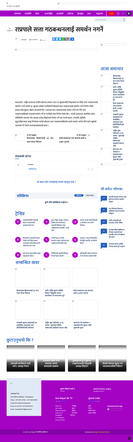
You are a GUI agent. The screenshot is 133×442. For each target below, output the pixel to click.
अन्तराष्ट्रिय (48, 13)
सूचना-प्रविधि (92, 413)
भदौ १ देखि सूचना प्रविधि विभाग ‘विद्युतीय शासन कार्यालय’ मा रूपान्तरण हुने (54, 293)
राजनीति (28, 13)
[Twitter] (57, 40)
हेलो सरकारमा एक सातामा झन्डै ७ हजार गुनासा (83, 292)
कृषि (89, 406)
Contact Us (59, 413)
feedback (58, 415)
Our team (58, 408)
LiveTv (112, 13)
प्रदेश (37, 13)
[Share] (72, 40)
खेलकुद (80, 13)
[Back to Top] (129, 438)
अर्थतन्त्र (70, 13)
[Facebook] (53, 40)
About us (58, 406)
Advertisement (60, 410)
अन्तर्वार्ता (59, 13)
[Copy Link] (69, 40)
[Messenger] (60, 40)
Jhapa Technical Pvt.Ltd (101, 432)
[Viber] (66, 40)
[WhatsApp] (63, 40)
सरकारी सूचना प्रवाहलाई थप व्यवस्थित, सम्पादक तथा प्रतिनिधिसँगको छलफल (27, 325)
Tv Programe (59, 417)
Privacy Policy (60, 420)
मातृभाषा (99, 13)
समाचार (17, 13)
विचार (90, 408)
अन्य (89, 13)
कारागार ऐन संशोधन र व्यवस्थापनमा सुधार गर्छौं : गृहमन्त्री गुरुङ (83, 325)
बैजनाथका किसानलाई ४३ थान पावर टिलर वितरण (28, 292)
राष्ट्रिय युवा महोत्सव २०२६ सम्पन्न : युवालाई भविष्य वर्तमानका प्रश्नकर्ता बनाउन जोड (56, 325)
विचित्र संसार (92, 410)
